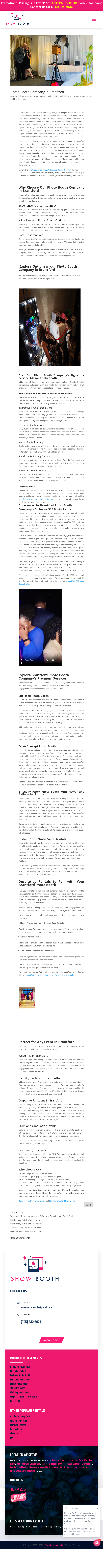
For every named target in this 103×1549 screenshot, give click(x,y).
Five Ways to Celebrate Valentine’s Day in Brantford (50, 170)
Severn (81, 1467)
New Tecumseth (65, 1464)
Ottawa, (19, 1471)
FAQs (12, 1438)
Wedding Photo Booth (20, 1392)
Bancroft (77, 1464)
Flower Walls (15, 1434)
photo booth (69, 96)
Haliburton (23, 1467)
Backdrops (15, 1401)
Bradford (14, 1467)
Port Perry (64, 1467)
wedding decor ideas (18, 99)
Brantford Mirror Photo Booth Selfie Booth (37, 499)
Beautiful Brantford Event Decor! (32, 1201)
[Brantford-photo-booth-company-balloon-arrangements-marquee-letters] (27, 1008)
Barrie (12, 1464)
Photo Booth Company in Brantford (37, 92)
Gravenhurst (87, 1464)
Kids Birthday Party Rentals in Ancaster (26, 1224)
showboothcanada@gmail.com (36, 1307)
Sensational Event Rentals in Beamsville (26, 1231)
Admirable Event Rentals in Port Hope (25, 1227)
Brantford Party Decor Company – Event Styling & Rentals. (50, 975)
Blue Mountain (23, 1464)
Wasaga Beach (29, 1471)
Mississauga (65, 1460)
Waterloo (88, 1460)
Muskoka (33, 1467)
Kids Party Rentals (18, 1421)
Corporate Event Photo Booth (23, 1397)
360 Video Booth (17, 1388)
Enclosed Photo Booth (20, 1375)
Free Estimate (63, 7)
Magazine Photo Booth (20, 1380)
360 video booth (28, 96)
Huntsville (45, 1464)
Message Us (50, 1340)
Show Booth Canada (54, 1545)
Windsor (89, 1467)
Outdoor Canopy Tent (20, 1417)
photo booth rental (83, 96)
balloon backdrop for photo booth (49, 96)
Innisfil (54, 1464)
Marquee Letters (18, 1425)
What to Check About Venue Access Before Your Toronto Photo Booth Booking (42, 1216)
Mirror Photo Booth (19, 1384)
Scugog (73, 1467)
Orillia (12, 1471)
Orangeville (43, 1467)
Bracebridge (35, 1464)
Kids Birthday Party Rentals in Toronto (25, 1220)
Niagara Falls (77, 1460)
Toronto (55, 1460)
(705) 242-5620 (31, 1322)
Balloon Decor (16, 1429)
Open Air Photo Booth (20, 1367)
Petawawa (53, 1467)
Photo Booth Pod (18, 1371)
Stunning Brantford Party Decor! (62, 1201)
